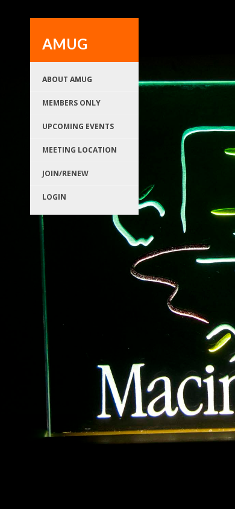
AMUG (64, 43)
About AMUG (67, 79)
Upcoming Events (78, 126)
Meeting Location (79, 150)
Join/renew (65, 173)
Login (54, 197)
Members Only (71, 103)
